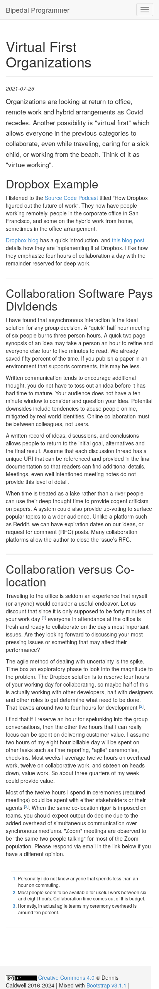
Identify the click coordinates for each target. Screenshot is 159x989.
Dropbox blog (22, 240)
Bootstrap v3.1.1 (106, 985)
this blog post (128, 240)
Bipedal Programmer (37, 10)
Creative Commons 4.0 (66, 977)
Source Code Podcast (71, 197)
